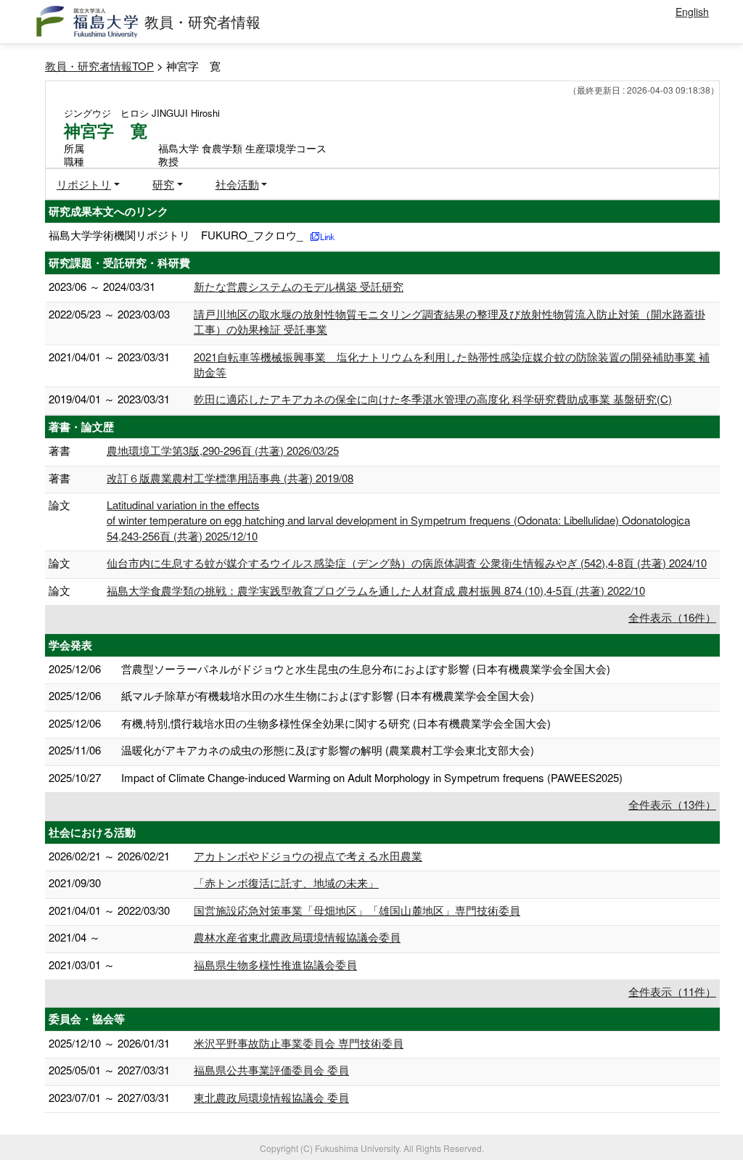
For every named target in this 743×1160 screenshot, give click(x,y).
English (692, 11)
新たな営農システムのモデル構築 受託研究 (298, 286)
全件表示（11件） (672, 991)
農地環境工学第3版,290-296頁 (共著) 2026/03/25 (223, 450)
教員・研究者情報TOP (99, 65)
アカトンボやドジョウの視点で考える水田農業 (308, 855)
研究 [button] (163, 184)
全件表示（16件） (672, 617)
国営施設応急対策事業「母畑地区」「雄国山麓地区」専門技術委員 (357, 910)
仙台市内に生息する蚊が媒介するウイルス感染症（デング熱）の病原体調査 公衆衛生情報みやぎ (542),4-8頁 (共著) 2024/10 (407, 562)
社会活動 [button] (237, 184)
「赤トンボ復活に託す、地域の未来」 (286, 882)
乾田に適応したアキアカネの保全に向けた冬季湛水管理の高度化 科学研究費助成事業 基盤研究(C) (433, 398)
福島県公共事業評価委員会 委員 (271, 1069)
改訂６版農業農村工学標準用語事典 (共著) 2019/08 (230, 477)
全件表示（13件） (672, 804)
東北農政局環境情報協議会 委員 (271, 1097)
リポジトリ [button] (84, 184)
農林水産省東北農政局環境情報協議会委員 (297, 937)
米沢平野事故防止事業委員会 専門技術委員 (298, 1042)
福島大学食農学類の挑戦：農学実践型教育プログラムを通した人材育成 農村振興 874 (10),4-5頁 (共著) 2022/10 (376, 590)
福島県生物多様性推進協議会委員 (275, 964)
